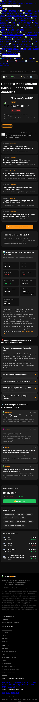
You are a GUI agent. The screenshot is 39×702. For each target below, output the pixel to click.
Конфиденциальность (8, 666)
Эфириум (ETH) (19, 682)
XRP (26, 682)
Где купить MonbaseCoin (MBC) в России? (15, 397)
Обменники (21, 3)
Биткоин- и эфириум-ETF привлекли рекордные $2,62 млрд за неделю (16, 161)
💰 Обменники (27, 58)
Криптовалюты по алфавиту (10, 622)
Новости (29, 3)
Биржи (13, 3)
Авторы (4, 654)
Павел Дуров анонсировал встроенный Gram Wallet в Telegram (17, 188)
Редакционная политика (9, 657)
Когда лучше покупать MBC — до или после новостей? (17, 389)
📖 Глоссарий (20, 61)
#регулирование (9, 514)
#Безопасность (21, 521)
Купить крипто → (6, 65)
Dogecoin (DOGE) (23, 685)
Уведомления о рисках (8, 672)
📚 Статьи (10, 61)
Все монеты (5, 619)
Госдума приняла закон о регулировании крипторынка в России (18, 202)
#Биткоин (20, 514)
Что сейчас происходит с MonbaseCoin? (17, 381)
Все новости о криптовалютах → (19, 227)
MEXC (8, 693)
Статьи (34, 3)
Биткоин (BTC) (7, 682)
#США (6, 518)
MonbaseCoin (7, 126)
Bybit (3, 693)
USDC (14, 685)
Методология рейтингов (9, 651)
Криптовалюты (5, 3)
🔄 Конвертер (30, 61)
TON (30, 682)
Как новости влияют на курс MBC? (15, 374)
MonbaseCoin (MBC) (24, 72)
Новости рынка (6, 663)
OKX (17, 693)
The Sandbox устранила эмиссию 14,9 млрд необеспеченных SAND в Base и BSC (19, 215)
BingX (13, 693)
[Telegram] (1, 9)
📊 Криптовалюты (6, 58)
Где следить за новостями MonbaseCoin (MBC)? (17, 349)
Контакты (4, 675)
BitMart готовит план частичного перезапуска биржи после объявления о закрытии (18, 147)
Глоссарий (5, 641)
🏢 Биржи (17, 58)
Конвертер (5, 632)
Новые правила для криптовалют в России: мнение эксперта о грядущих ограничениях (19, 174)
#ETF (22, 518)
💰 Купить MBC (19, 501)
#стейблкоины (9, 521)
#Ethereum (15, 518)
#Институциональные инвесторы (14, 525)
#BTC (30, 521)
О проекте (5, 648)
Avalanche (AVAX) (12, 687)
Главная (3, 72)
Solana (9, 685)
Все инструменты (7, 630)
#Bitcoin (29, 514)
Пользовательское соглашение (11, 669)
